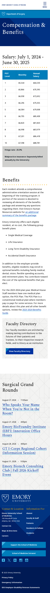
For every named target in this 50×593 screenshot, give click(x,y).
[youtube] (26, 561)
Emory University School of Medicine (14, 5)
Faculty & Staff (32, 518)
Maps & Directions (9, 531)
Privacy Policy (7, 577)
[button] (19, 351)
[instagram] (21, 561)
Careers (5, 536)
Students (30, 533)
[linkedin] (15, 561)
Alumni (29, 513)
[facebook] (3, 561)
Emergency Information (12, 582)
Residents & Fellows (34, 528)
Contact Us (6, 526)
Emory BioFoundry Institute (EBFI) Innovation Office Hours (24, 431)
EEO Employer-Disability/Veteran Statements (21, 587)
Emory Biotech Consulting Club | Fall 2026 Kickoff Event (22, 470)
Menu (45, 7)
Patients (30, 523)
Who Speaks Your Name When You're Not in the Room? (21, 409)
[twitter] (9, 561)
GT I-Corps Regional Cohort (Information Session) (24, 451)
